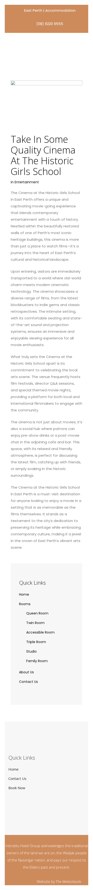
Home (24, 594)
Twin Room (35, 622)
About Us (26, 672)
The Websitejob (68, 882)
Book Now (16, 787)
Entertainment (27, 182)
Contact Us (28, 681)
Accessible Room (40, 632)
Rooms (25, 604)
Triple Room (36, 641)
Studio (31, 651)
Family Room (37, 661)
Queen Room (37, 613)
